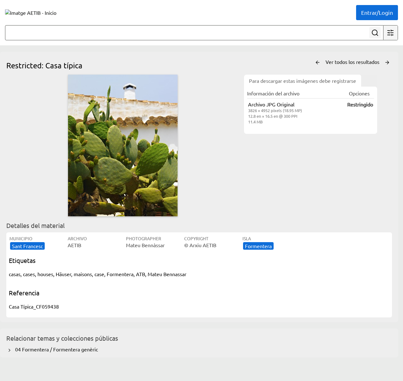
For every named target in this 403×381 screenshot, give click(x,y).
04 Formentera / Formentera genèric (55, 349)
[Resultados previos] (317, 62)
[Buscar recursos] (375, 32)
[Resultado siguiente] (387, 62)
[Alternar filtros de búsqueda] (390, 33)
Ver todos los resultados (353, 62)
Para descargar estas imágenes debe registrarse (302, 80)
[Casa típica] (122, 145)
